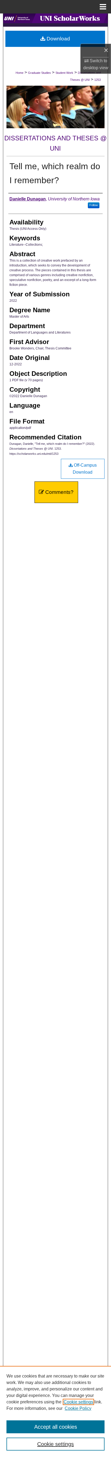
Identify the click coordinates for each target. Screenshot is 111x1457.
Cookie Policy (78, 1408)
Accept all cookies (55, 1427)
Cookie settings (78, 1402)
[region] (55, 1411)
